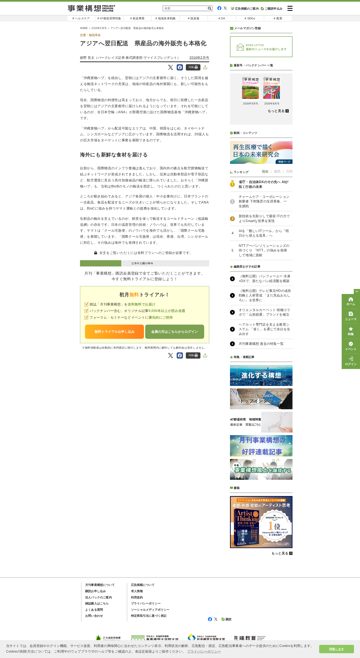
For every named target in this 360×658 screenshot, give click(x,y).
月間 (289, 171)
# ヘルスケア (81, 18)
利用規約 (137, 597)
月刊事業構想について (100, 584)
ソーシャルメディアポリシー (150, 609)
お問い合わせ (94, 615)
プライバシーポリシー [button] (204, 651)
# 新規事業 (137, 18)
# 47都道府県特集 (109, 18)
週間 (277, 171)
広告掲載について (143, 584)
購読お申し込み (95, 591)
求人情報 (137, 591)
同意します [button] (336, 649)
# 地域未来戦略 (165, 18)
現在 (265, 171)
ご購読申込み (273, 8)
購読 (228, 619)
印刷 (191, 67)
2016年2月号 (99, 28)
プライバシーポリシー (146, 603)
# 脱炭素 (193, 18)
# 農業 (278, 18)
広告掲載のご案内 (247, 8)
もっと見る (276, 111)
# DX (222, 18)
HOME (84, 28)
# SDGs (250, 18)
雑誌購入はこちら (97, 603)
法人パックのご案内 (98, 597)
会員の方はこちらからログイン (174, 331)
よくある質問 (94, 609)
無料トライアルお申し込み (115, 331)
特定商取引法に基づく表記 (148, 615)
